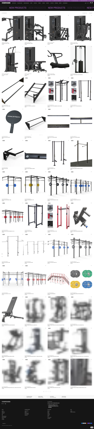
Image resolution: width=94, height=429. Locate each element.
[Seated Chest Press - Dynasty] (81, 28)
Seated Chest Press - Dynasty (74, 43)
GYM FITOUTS (49, 409)
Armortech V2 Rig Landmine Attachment (30, 168)
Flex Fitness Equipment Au (5, 136)
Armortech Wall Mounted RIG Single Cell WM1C (76, 168)
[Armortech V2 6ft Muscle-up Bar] (13, 90)
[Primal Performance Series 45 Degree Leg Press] (13, 340)
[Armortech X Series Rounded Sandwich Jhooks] (81, 215)
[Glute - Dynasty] (35, 59)
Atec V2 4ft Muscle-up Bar (28, 137)
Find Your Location (49, 417)
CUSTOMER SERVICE (27, 409)
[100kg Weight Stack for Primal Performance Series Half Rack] (81, 372)
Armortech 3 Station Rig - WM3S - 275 (75, 262)
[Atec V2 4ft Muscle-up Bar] (35, 121)
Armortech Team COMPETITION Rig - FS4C (75, 199)
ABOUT (3, 409)
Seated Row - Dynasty (50, 43)
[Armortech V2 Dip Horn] (13, 153)
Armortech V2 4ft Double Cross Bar (52, 137)
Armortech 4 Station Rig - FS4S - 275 (6, 293)
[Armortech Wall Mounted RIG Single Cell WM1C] (81, 153)
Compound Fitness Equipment (5, 42)
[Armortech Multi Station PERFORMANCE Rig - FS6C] (13, 215)
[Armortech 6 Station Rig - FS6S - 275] (35, 278)
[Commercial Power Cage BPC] (35, 215)
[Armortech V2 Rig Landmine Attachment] (35, 153)
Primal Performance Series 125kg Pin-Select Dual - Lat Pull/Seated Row (79, 356)
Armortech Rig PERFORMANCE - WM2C (6, 199)
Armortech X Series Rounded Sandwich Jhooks (76, 231)
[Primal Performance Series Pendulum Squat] (58, 340)
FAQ (2, 415)
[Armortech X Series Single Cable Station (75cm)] (81, 59)
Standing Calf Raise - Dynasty (5, 43)
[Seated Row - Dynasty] (58, 28)
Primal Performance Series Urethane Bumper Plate (77, 293)
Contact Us (3, 418)
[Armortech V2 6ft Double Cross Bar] (81, 121)
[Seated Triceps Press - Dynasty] (35, 28)
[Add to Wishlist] (23, 15)
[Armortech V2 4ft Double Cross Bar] (58, 121)
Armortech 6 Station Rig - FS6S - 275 (29, 293)
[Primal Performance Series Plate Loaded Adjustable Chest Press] (58, 309)
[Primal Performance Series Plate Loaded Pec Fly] (35, 309)
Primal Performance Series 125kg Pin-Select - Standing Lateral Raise (33, 356)
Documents (3, 419)
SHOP (71, 409)
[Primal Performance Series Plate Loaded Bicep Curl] (81, 309)
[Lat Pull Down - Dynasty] (13, 59)
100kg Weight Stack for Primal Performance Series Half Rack (78, 387)
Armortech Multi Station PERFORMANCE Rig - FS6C (8, 231)
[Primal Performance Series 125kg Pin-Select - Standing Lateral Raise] (35, 340)
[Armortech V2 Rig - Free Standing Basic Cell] (81, 90)
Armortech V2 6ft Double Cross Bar (75, 137)
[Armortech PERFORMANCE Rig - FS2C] (35, 184)
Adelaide (48, 415)
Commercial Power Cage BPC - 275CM (52, 231)
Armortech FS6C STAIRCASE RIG (51, 293)
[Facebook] (2, 404)
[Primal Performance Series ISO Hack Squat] (35, 372)
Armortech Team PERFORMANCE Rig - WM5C (53, 199)
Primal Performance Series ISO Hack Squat (30, 387)
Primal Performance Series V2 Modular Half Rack (54, 387)
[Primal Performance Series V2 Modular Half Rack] (58, 372)
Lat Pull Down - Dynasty (5, 74)
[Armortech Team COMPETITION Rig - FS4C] (81, 184)
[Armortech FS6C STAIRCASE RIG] (58, 278)
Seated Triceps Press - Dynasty (29, 43)
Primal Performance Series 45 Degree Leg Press (8, 356)
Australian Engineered (4, 416)
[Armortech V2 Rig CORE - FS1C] (58, 153)
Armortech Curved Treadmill (51, 74)
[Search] (88, 3)
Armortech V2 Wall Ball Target (6, 137)
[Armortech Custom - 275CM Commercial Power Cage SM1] (58, 90)
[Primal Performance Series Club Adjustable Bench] (13, 309)
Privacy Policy (26, 415)
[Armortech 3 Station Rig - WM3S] (35, 247)
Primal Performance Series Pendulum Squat (53, 356)
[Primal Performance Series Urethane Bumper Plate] (81, 278)
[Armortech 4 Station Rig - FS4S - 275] (13, 278)
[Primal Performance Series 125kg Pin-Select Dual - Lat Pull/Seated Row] (81, 340)
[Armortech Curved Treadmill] (58, 59)
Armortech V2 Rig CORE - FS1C (51, 168)
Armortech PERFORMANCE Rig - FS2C (29, 199)
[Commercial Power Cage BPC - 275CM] (58, 215)
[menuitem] (14, 3)
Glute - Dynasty (27, 74)
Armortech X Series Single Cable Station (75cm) (76, 74)
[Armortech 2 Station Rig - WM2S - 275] (58, 247)
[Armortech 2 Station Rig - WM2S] (13, 247)
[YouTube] (6, 404)
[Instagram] (4, 404)
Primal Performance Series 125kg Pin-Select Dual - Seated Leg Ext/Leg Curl (11, 387)
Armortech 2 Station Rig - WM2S (6, 262)
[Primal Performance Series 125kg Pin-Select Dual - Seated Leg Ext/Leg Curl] (13, 372)
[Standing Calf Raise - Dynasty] (13, 28)
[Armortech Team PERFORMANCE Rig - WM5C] (58, 184)
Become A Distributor (4, 417)
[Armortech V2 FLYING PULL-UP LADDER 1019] (35, 90)
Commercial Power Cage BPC (28, 231)
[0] (91, 3)
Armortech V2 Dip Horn (5, 168)
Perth (48, 416)
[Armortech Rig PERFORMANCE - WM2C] (13, 184)
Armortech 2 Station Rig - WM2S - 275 (52, 262)
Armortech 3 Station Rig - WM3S (29, 262)
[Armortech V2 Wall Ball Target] (13, 121)
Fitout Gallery (49, 418)
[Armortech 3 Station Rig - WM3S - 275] (81, 247)
